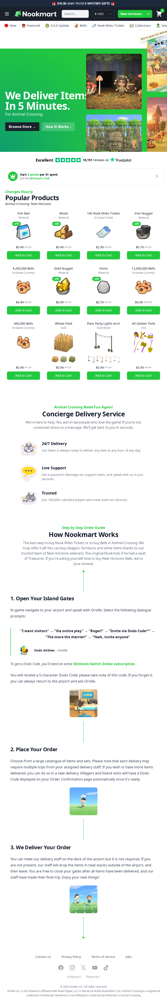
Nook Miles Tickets (110, 25)
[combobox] (75, 14)
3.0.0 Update (60, 25)
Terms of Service (103, 957)
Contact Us (43, 957)
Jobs (129, 957)
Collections (143, 25)
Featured (33, 25)
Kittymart (74, 977)
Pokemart (93, 977)
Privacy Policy (71, 957)
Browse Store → (22, 126)
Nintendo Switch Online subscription (104, 663)
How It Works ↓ (58, 126)
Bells (83, 25)
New (13, 25)
